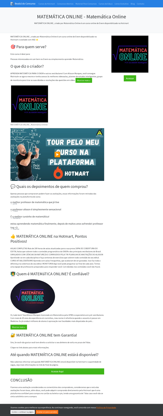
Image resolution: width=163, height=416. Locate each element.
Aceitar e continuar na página (23, 412)
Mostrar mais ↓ (83, 80)
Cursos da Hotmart (46, 3)
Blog (133, 3)
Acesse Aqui (57, 371)
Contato (140, 3)
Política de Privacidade (106, 407)
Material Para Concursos (86, 3)
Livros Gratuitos (122, 3)
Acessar (130, 78)
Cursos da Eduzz (106, 3)
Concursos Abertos (65, 3)
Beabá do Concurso (24, 3)
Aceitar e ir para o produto (47, 412)
